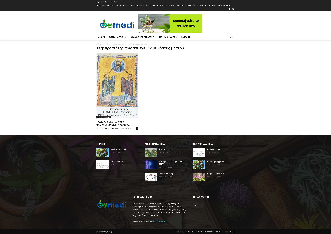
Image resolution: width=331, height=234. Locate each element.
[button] (231, 37)
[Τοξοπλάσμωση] (151, 177)
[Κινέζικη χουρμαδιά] (102, 152)
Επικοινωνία (230, 231)
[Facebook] (229, 9)
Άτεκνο (162, 149)
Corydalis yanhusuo (215, 174)
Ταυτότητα (190, 231)
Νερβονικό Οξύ (117, 162)
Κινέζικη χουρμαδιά (119, 149)
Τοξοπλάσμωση (166, 174)
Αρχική (99, 44)
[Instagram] (233, 9)
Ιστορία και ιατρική (104, 117)
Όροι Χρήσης (179, 231)
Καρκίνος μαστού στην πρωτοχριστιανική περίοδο (113, 123)
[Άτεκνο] (151, 152)
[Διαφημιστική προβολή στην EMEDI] (151, 164)
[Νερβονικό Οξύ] (102, 164)
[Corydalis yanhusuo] (199, 177)
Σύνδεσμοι (219, 231)
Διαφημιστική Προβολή (204, 231)
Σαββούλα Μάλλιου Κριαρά (107, 128)
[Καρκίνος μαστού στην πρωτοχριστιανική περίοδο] (117, 85)
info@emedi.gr (159, 221)
